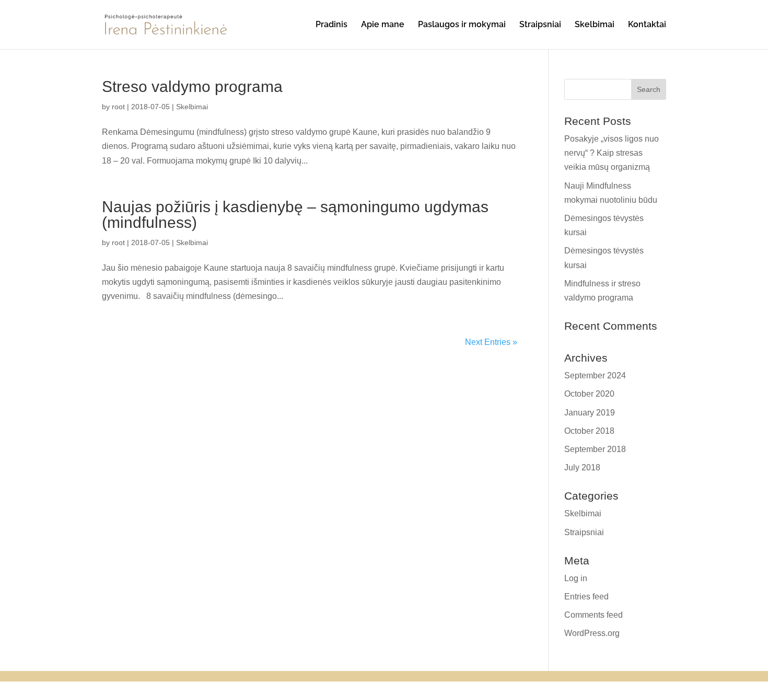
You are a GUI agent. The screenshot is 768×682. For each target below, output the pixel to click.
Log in (575, 578)
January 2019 (589, 412)
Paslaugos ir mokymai (462, 25)
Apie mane (382, 25)
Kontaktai (647, 25)
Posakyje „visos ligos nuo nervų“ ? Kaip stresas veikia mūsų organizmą (611, 152)
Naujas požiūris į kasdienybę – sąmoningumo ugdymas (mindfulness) (295, 214)
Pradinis (331, 25)
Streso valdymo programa (192, 86)
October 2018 (589, 430)
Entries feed (586, 596)
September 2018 (595, 449)
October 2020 (589, 393)
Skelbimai (594, 25)
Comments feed (593, 614)
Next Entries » (491, 342)
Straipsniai (540, 25)
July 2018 (582, 467)
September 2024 (595, 375)
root (118, 106)
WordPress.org (592, 633)
